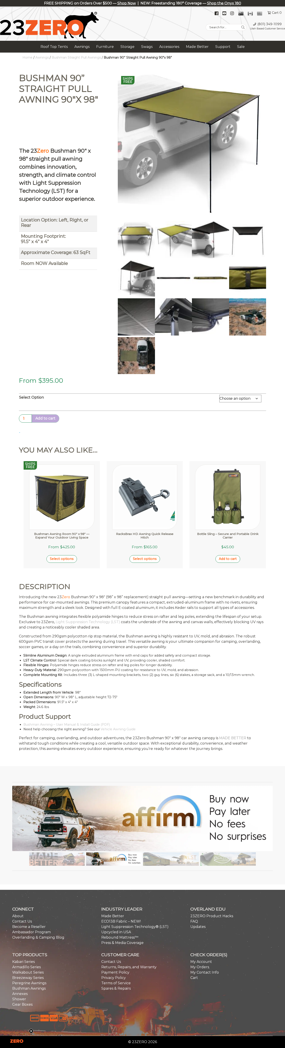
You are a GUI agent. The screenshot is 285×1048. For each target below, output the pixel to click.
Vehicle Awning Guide (118, 729)
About (18, 916)
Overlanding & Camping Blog (38, 937)
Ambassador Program (31, 932)
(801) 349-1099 (269, 24)
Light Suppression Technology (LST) (88, 622)
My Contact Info (204, 972)
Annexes (20, 994)
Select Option (31, 397)
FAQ (194, 921)
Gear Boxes (22, 1004)
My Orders (199, 967)
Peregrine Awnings (29, 983)
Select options (61, 559)
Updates (198, 927)
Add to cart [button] (228, 559)
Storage (127, 47)
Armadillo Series (26, 967)
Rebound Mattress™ (119, 937)
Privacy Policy (113, 978)
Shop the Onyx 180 (224, 3)
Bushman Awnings (29, 988)
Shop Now (126, 3)
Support (222, 47)
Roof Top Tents (54, 47)
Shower (19, 999)
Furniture (105, 47)
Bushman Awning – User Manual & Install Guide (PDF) (66, 725)
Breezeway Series (28, 978)
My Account (201, 962)
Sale (241, 47)
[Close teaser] (31, 1031)
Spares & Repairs (116, 988)
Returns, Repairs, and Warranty (129, 967)
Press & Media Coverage (122, 943)
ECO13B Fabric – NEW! (121, 921)
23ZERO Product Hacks (211, 916)
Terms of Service (116, 983)
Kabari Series (23, 962)
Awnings (82, 47)
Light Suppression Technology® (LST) (135, 927)
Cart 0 (277, 13)
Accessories (169, 47)
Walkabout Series (28, 972)
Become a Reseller (29, 927)
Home (27, 57)
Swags (147, 47)
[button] (142, 818)
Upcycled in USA (116, 932)
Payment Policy (115, 972)
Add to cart (45, 418)
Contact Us (22, 921)
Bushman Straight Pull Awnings (76, 57)
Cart (194, 978)
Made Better (197, 47)
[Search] (243, 27)
